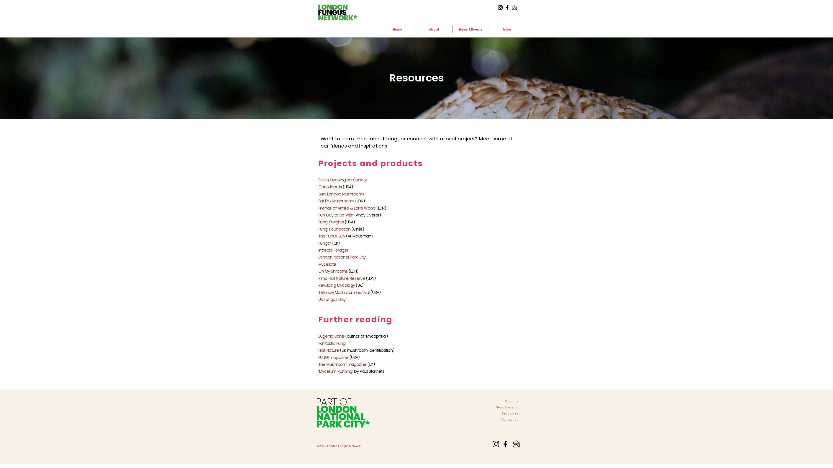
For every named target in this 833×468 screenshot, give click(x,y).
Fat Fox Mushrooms (336, 201)
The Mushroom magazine (342, 364)
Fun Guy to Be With (335, 215)
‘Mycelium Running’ (335, 371)
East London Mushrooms (341, 194)
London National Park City (342, 257)
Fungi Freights (331, 222)
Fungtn (324, 243)
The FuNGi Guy (331, 236)
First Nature (328, 350)
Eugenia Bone (331, 336)
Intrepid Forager (333, 250)
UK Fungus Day (332, 299)
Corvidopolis (330, 187)
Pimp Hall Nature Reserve (341, 278)
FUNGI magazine (333, 357)
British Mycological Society (342, 180)
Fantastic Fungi (332, 343)
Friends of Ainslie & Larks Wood (347, 208)
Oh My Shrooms (333, 271)
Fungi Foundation (334, 229)
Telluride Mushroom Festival (344, 292)
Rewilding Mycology (336, 285)
